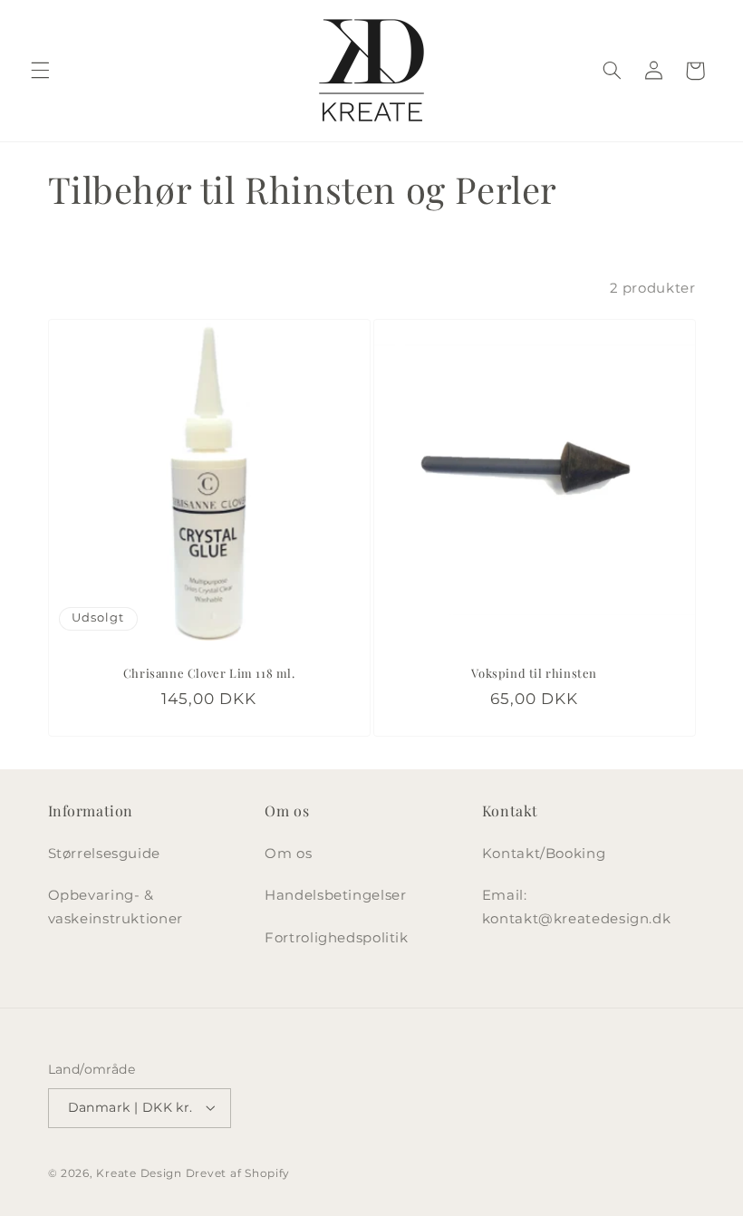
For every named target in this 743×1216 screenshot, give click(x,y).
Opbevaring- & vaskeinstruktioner (115, 907)
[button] (40, 71)
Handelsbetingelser (335, 895)
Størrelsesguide (104, 853)
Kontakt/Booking (543, 853)
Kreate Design (139, 1173)
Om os (288, 853)
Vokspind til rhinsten (534, 672)
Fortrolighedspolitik (337, 938)
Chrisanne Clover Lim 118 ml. (208, 672)
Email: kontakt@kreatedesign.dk (576, 907)
